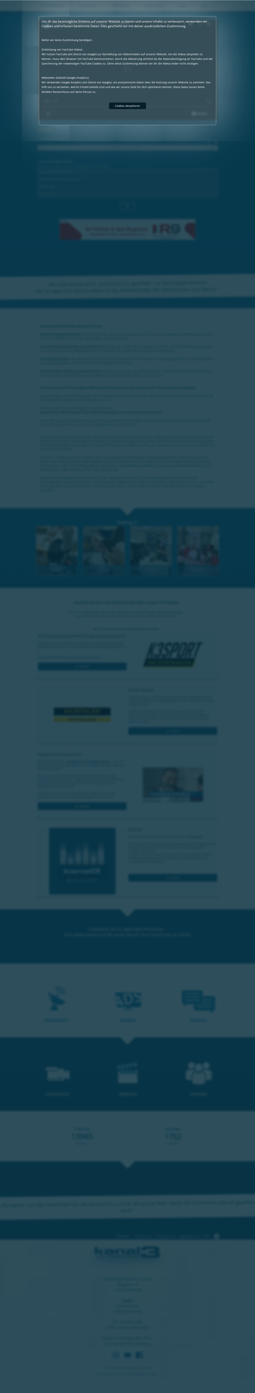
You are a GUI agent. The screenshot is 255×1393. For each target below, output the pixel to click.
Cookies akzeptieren (127, 106)
